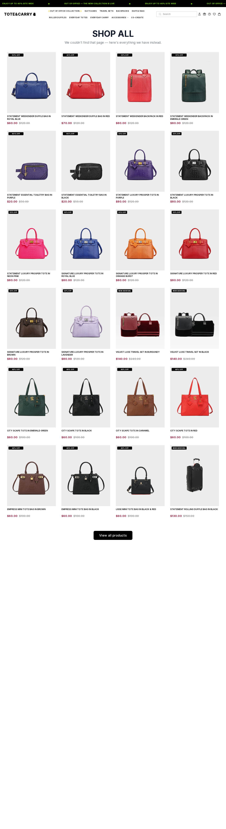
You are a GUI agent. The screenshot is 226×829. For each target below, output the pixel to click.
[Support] (209, 14)
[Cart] (219, 14)
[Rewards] (204, 14)
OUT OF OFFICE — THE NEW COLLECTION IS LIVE (84, 3)
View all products (113, 535)
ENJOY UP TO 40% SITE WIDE (155, 3)
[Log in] (199, 14)
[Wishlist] (214, 14)
